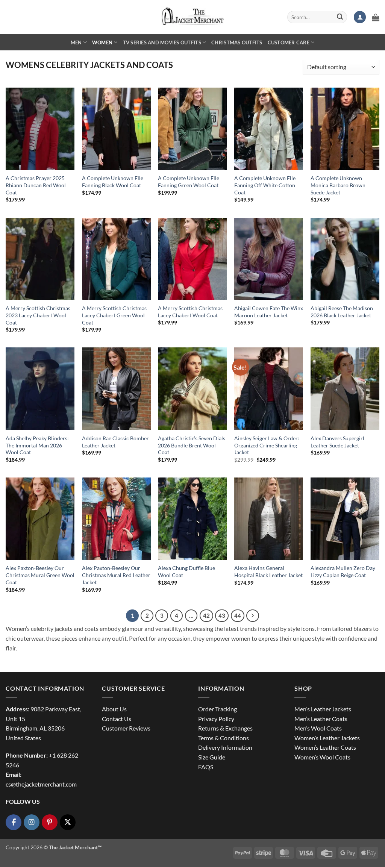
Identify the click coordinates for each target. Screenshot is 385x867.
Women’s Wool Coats (322, 757)
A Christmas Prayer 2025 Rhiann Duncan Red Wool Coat (36, 185)
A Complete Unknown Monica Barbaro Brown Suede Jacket (338, 185)
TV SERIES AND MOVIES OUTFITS (162, 42)
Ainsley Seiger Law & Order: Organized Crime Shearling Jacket (266, 445)
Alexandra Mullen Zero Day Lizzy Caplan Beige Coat (343, 571)
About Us (114, 708)
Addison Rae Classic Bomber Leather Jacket (115, 442)
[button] (360, 17)
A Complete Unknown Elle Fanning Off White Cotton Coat (265, 185)
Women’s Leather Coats (325, 747)
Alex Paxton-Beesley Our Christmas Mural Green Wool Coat (40, 575)
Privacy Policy (216, 718)
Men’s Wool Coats (318, 728)
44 (237, 615)
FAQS (205, 766)
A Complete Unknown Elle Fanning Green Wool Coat (188, 181)
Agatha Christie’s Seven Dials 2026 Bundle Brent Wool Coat (191, 445)
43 (221, 615)
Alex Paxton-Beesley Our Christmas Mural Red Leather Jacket (116, 575)
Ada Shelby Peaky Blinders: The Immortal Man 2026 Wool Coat (37, 445)
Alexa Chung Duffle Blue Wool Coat (186, 571)
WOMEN (102, 42)
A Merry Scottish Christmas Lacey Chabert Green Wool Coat (114, 315)
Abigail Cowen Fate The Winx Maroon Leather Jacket (268, 311)
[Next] (252, 615)
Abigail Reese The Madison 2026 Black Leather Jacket (342, 311)
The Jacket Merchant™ (75, 847)
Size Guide (211, 757)
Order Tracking (217, 708)
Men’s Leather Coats (320, 718)
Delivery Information (225, 747)
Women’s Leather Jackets (327, 737)
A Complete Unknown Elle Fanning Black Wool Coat (112, 181)
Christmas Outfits (236, 42)
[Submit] (339, 17)
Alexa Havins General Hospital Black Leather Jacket (268, 571)
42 (206, 615)
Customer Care (288, 42)
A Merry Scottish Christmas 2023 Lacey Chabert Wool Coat (38, 315)
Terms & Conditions (223, 737)
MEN (76, 42)
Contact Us (116, 718)
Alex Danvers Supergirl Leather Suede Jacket (337, 442)
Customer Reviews (126, 728)
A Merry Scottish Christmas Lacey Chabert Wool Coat (190, 311)
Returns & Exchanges (225, 728)
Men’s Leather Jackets (322, 708)
